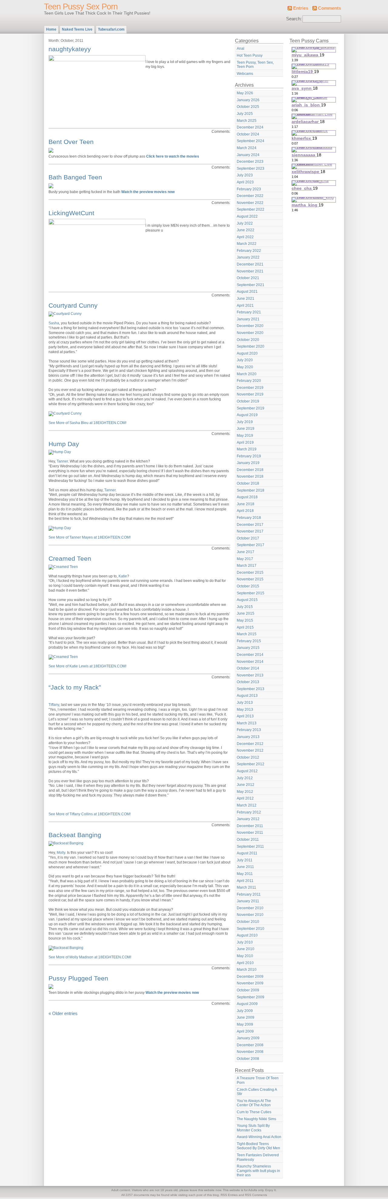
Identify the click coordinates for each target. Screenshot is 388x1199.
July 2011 (245, 860)
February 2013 (249, 730)
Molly (61, 852)
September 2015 (250, 593)
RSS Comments (256, 1195)
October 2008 (248, 1059)
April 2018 (245, 511)
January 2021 (248, 319)
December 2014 (250, 655)
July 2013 (245, 702)
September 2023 (250, 168)
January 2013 (248, 737)
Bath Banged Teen (75, 177)
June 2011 (245, 867)
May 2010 (245, 956)
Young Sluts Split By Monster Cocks (253, 1128)
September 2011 (250, 846)
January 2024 (248, 155)
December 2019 (250, 388)
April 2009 (245, 1031)
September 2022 (250, 209)
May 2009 (245, 1024)
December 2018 (250, 470)
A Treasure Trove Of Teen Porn (258, 1080)
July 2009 (245, 1011)
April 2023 (245, 182)
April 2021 (245, 305)
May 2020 (245, 367)
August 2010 (247, 935)
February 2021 (249, 312)
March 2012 (246, 805)
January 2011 (248, 901)
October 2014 (248, 668)
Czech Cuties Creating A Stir (257, 1091)
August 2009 (247, 1004)
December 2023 (250, 161)
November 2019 (250, 394)
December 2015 (250, 572)
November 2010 (250, 915)
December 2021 (250, 264)
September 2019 (250, 408)
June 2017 (245, 552)
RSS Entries (229, 1195)
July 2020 (245, 360)
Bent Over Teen (71, 141)
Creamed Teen (69, 558)
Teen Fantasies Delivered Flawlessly (258, 1157)
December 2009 (250, 976)
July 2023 (245, 175)
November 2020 (250, 333)
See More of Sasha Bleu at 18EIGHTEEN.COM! (87, 423)
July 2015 (245, 607)
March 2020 (246, 374)
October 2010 (248, 922)
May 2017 (245, 559)
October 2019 (248, 401)
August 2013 (247, 695)
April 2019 (245, 442)
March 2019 (246, 449)
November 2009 (250, 983)
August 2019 (247, 415)
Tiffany (53, 705)
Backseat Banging (74, 834)
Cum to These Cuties (254, 1112)
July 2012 (245, 778)
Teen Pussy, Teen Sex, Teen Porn (255, 64)
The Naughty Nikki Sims (256, 1119)
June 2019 (245, 428)
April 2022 (245, 237)
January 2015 (248, 648)
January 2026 (248, 100)
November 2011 (250, 832)
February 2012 (249, 812)
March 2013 (246, 723)
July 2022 (245, 223)
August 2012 (247, 771)
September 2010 (250, 929)
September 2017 (250, 545)
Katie (123, 576)
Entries (300, 8)
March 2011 (246, 887)
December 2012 (250, 744)
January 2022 (248, 257)
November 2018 (250, 476)
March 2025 (246, 121)
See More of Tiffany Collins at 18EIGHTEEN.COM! (89, 814)
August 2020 (247, 353)
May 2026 (245, 93)
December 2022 (250, 196)
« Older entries (63, 1013)
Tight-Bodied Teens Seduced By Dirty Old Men (258, 1146)
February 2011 (249, 894)
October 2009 (248, 990)
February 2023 (249, 189)
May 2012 (245, 792)
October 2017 (248, 538)
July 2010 (245, 942)
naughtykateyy (69, 48)
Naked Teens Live (77, 29)
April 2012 (245, 798)
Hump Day (63, 443)
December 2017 (250, 525)
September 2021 (250, 285)
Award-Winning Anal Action (259, 1137)
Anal (240, 48)
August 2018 (247, 497)
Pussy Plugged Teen (78, 978)
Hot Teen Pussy (250, 55)
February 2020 (249, 381)
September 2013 (250, 689)
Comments (329, 8)
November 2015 (250, 579)
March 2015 (246, 634)
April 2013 (245, 716)
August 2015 (247, 600)
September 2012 (250, 764)
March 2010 (246, 969)
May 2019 (245, 435)
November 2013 (250, 675)
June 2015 (245, 613)
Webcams (245, 74)
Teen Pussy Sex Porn (81, 6)
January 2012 (248, 819)
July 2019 (245, 422)
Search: (294, 18)
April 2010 (245, 963)
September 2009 (250, 997)
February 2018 (249, 518)
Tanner (62, 461)
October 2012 (248, 757)
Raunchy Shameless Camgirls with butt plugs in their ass (258, 1170)
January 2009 (248, 1038)
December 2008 (250, 1045)
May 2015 (245, 620)
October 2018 (248, 483)
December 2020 (250, 326)
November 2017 (250, 531)
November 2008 (250, 1052)
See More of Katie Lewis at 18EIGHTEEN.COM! (87, 666)
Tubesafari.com (111, 29)
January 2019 (248, 463)
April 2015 (245, 627)
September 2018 (250, 490)
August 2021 (247, 291)
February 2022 (249, 251)
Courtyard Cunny (73, 305)
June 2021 (245, 298)
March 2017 (246, 565)
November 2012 (250, 750)
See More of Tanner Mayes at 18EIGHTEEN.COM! (89, 537)
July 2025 (245, 114)
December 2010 (250, 908)
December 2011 (250, 826)
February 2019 (249, 456)
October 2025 (248, 107)
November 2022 (250, 203)
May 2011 (245, 874)
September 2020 (250, 346)
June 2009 (245, 1017)
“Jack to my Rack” (74, 687)
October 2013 (248, 682)
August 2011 (247, 853)
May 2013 (245, 709)
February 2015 (249, 641)
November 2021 (250, 271)
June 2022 (245, 230)
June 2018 (245, 504)
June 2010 (245, 949)
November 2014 (250, 662)
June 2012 (245, 785)
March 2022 (246, 244)
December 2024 (250, 127)
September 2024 (250, 141)
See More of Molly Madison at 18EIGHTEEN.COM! (89, 957)
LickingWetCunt (71, 212)
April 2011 (245, 881)
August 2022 (247, 216)
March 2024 (246, 148)
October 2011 (248, 839)
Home (51, 29)
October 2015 (248, 586)
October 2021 (248, 278)
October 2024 (248, 134)
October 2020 (248, 340)
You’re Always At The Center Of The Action (254, 1103)
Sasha (53, 323)
